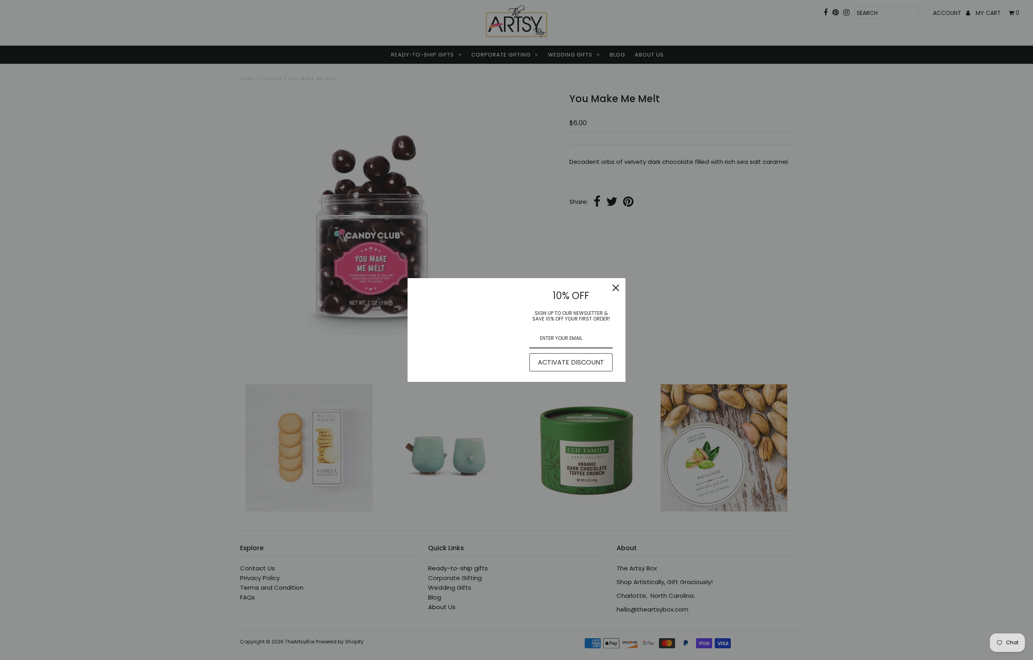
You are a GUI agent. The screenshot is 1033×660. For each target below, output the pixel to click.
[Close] (615, 288)
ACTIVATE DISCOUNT (571, 362)
